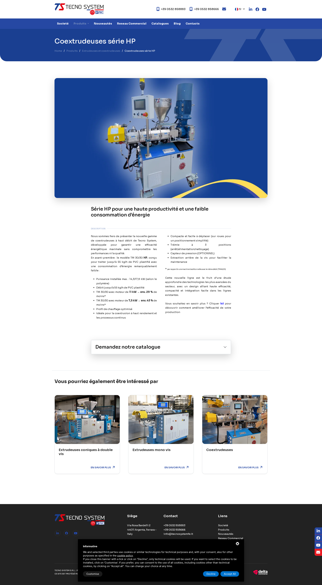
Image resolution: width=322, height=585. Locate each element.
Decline (211, 573)
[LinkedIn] (58, 533)
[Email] (318, 552)
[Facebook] (67, 533)
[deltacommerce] (260, 572)
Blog (177, 23)
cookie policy (125, 555)
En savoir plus (101, 467)
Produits (80, 23)
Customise (92, 573)
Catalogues (160, 23)
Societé (63, 23)
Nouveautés (103, 23)
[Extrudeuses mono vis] (161, 419)
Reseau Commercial (131, 23)
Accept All (230, 573)
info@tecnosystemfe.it (178, 533)
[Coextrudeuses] (234, 419)
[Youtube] (76, 533)
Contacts (193, 23)
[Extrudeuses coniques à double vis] (87, 419)
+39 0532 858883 (174, 525)
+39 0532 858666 (174, 529)
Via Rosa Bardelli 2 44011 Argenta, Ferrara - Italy (141, 529)
